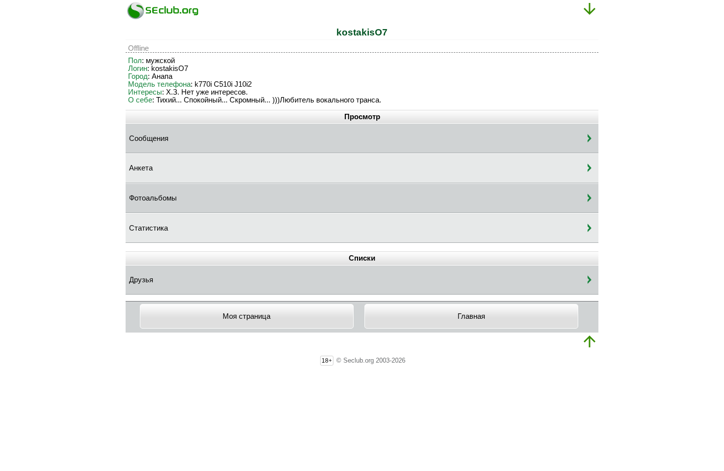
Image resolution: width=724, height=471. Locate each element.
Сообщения (148, 138)
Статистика (148, 228)
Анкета (141, 168)
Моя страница (246, 316)
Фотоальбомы (153, 198)
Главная (471, 316)
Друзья (141, 280)
